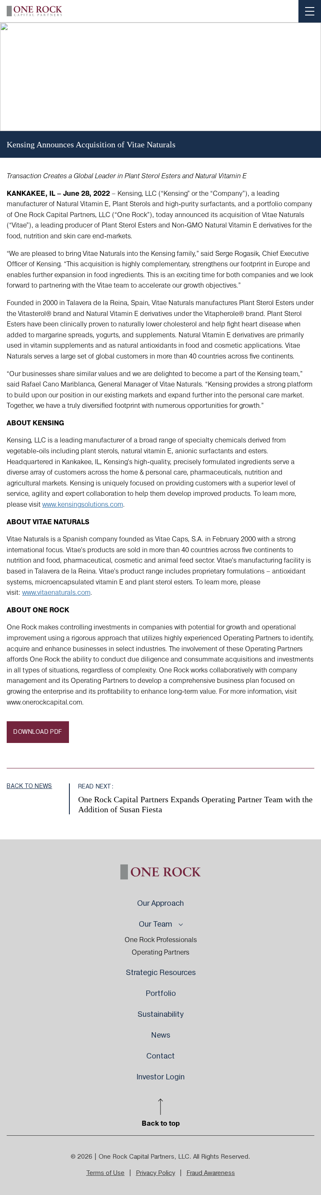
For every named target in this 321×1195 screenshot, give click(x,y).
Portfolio (160, 993)
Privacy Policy (155, 1173)
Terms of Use (105, 1173)
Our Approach (160, 903)
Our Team (155, 924)
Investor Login (160, 1077)
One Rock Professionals (161, 940)
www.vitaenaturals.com (56, 592)
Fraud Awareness (210, 1173)
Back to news (29, 786)
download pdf (37, 732)
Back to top (161, 1123)
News (160, 1035)
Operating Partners (160, 952)
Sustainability (160, 1014)
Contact (160, 1056)
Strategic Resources (161, 973)
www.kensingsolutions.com (82, 504)
